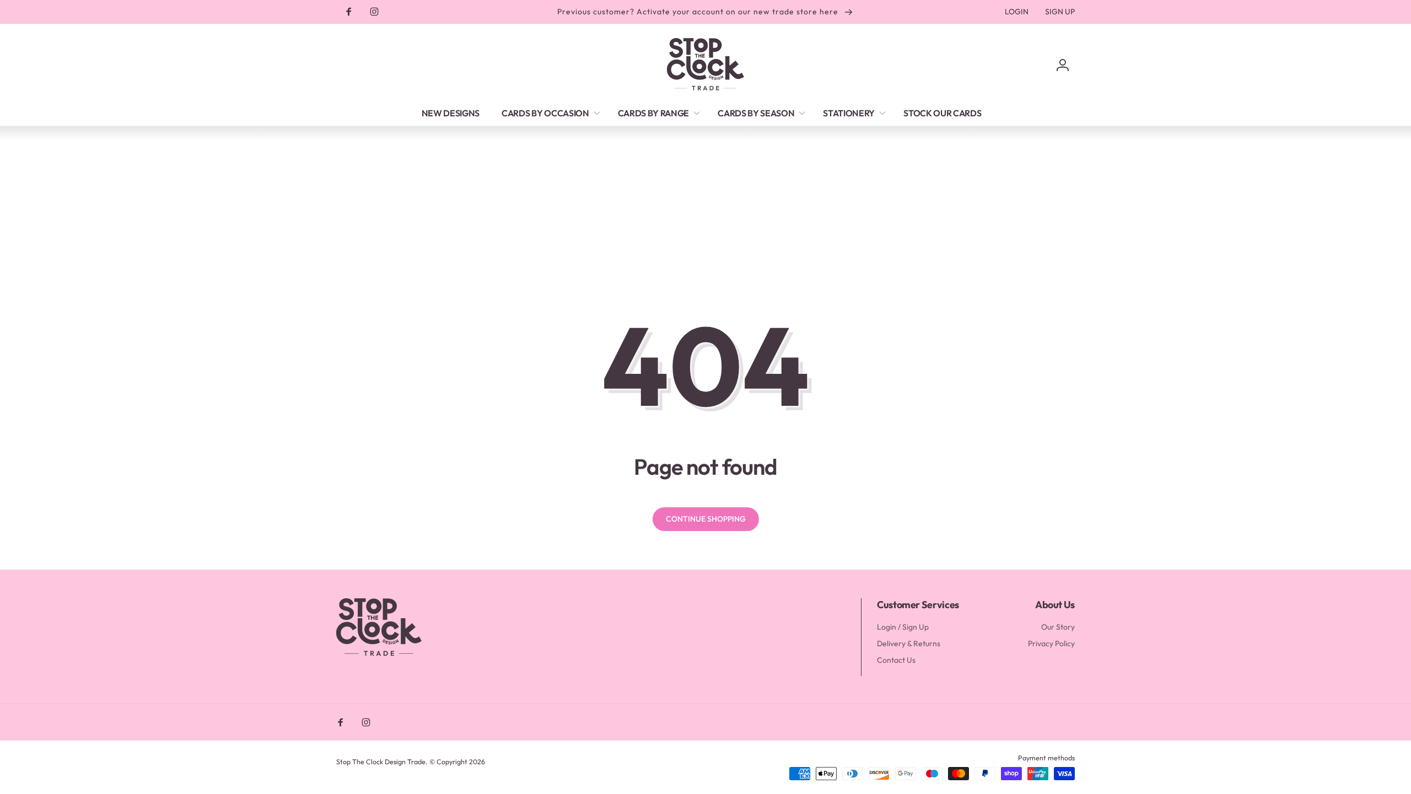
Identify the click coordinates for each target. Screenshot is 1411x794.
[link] (1016, 12)
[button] (548, 113)
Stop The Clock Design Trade (381, 761)
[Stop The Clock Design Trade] (379, 654)
